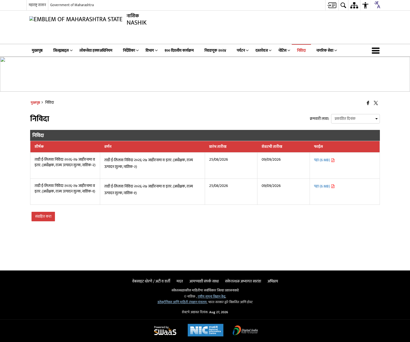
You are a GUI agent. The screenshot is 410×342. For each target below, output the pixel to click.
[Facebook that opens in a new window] (368, 103)
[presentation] (355, 119)
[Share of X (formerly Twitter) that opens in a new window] (375, 103)
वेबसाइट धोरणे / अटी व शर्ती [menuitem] (151, 281)
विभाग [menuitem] (150, 50)
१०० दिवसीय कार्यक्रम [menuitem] (179, 50)
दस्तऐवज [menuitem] (261, 50)
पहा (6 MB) (322, 160)
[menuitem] (331, 5)
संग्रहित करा (43, 216)
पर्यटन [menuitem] (241, 50)
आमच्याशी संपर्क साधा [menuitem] (204, 281)
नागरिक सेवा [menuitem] (324, 50)
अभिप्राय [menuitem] (272, 281)
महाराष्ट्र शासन (37, 5)
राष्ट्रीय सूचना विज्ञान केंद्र (211, 296)
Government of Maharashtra (72, 5)
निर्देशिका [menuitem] (129, 50)
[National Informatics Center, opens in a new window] (206, 331)
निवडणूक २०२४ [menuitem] (215, 50)
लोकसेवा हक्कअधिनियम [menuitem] (95, 50)
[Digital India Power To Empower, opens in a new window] (245, 331)
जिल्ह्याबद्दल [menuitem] (61, 50)
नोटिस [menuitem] (282, 50)
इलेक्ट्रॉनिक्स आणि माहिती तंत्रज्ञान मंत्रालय (182, 302)
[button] (377, 50)
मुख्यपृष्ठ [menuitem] (37, 50)
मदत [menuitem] (180, 281)
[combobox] (377, 5)
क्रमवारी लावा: (319, 118)
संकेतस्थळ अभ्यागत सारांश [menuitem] (243, 281)
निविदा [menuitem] (301, 50)
